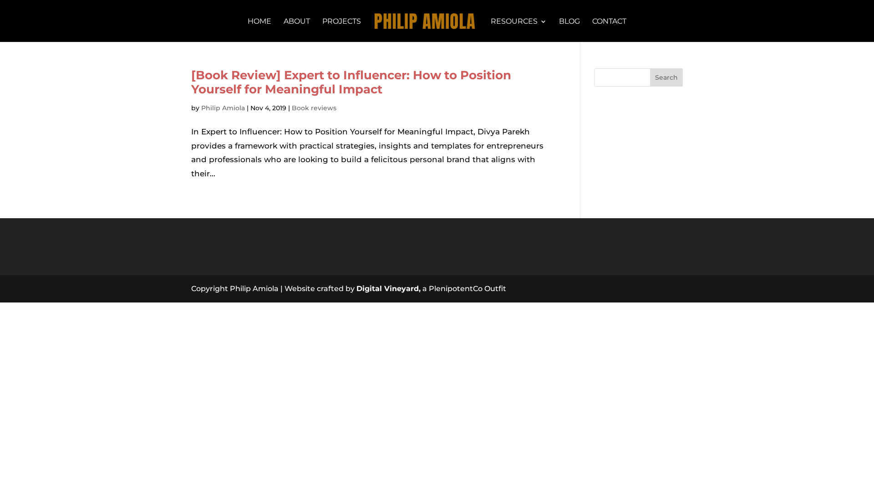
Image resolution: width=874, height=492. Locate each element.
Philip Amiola (223, 108)
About (297, 22)
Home (259, 22)
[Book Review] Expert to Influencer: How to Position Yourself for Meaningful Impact (351, 82)
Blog (569, 22)
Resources (514, 22)
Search (666, 77)
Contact (609, 22)
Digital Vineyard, (388, 288)
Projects (341, 22)
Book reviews (314, 108)
